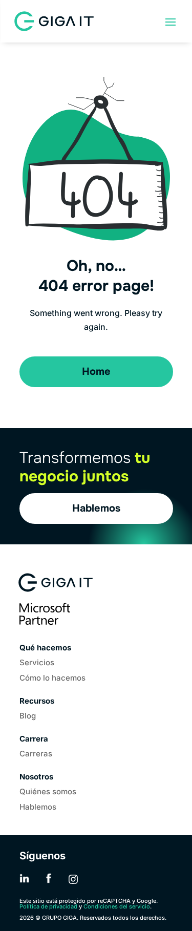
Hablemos (96, 508)
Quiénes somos (47, 792)
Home (96, 371)
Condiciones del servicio (116, 906)
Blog (27, 716)
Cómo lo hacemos (52, 678)
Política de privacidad (48, 906)
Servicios (36, 663)
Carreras (35, 754)
